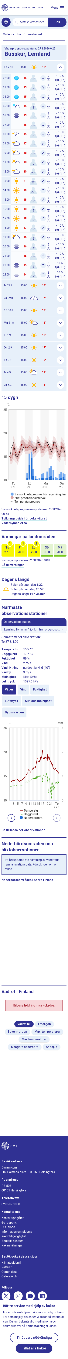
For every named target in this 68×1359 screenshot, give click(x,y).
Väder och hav (12, 34)
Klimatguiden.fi (11, 1262)
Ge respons (9, 1222)
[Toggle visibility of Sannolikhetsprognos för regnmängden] (38, 494)
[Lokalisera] (6, 22)
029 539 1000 (11, 1204)
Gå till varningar (13, 565)
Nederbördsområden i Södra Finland (27, 880)
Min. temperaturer (34, 1039)
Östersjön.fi (9, 1276)
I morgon (44, 1024)
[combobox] (32, 22)
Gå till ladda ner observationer (23, 830)
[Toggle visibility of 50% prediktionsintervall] (28, 498)
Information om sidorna (17, 1231)
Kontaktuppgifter (13, 1218)
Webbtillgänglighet (14, 1236)
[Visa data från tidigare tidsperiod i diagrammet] (11, 818)
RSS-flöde (8, 1227)
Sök (57, 22)
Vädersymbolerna (14, 523)
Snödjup (51, 1047)
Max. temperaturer (47, 1031)
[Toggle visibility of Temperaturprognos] (25, 501)
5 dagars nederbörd (24, 1047)
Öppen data (9, 1272)
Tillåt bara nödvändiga (34, 1337)
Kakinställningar (12, 1245)
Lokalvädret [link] (34, 34)
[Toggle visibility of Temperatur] (29, 810)
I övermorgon (17, 1031)
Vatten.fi (7, 1267)
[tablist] (34, 701)
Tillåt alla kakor (34, 1348)
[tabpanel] (34, 770)
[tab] (9, 689)
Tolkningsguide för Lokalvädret (24, 518)
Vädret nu (24, 1024)
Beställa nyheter (12, 1241)
